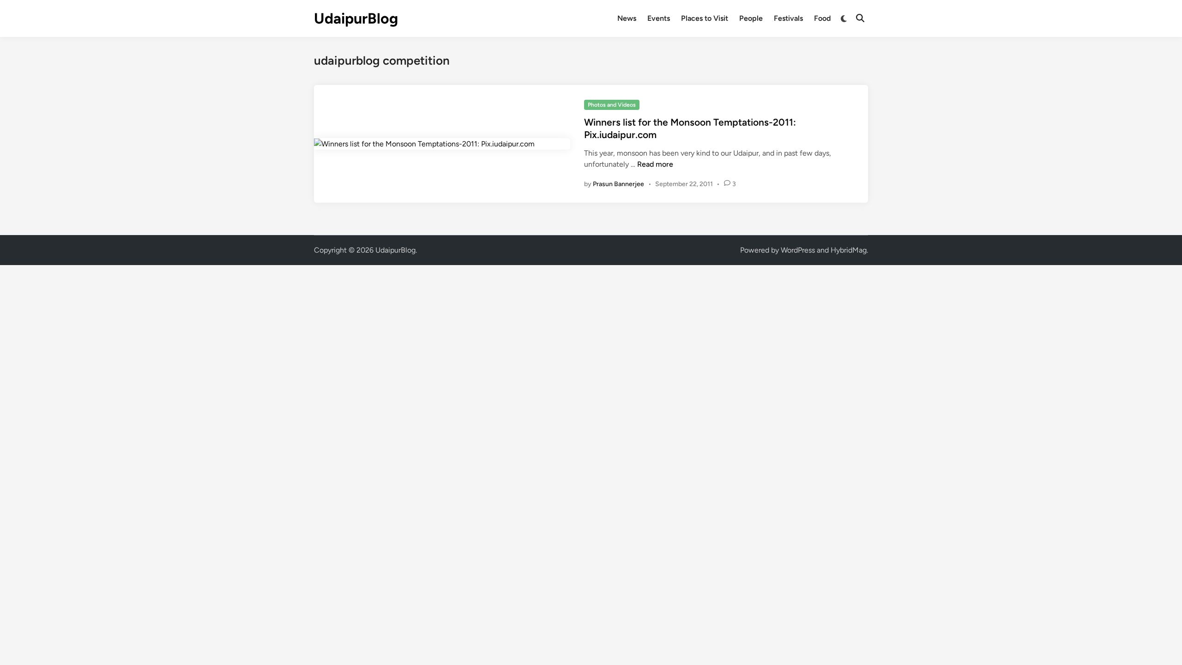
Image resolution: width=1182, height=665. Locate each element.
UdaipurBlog (356, 18)
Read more (655, 164)
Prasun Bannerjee (618, 184)
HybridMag (849, 250)
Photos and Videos (612, 105)
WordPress (798, 250)
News (626, 18)
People (751, 18)
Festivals (788, 18)
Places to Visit (704, 18)
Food (822, 18)
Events (658, 18)
